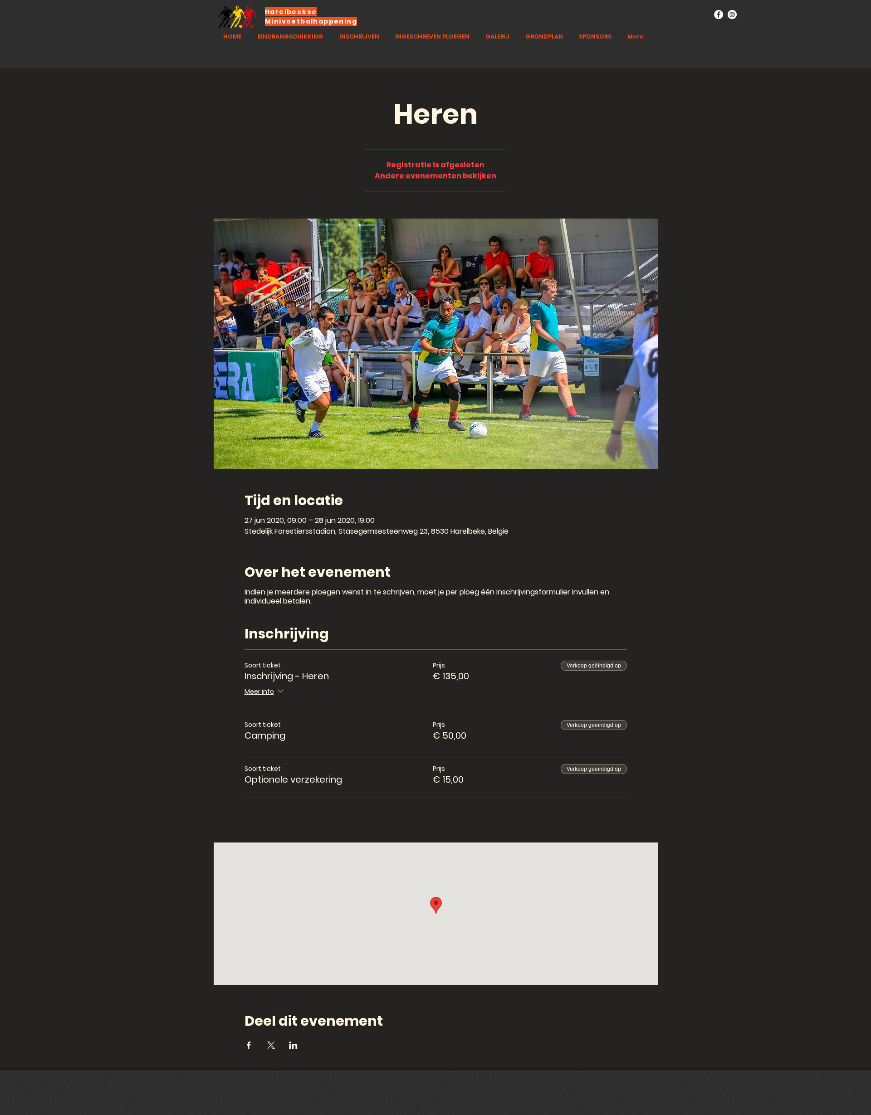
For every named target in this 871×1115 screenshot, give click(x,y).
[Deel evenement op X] (271, 1045)
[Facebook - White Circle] (718, 14)
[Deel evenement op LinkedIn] (293, 1045)
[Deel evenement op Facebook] (249, 1045)
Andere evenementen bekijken (435, 175)
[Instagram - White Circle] (732, 14)
